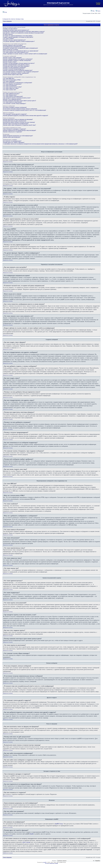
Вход (5, 12)
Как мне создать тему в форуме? (12, 57)
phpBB (44, 862)
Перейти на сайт (98, 3)
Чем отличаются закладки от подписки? (14, 129)
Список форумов (7, 21)
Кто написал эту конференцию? (12, 141)
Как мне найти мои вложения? (11, 137)
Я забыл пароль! (8, 34)
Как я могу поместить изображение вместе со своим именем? (20, 51)
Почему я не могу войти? (10, 28)
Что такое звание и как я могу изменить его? (15, 52)
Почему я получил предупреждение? (13, 69)
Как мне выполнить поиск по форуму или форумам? (18, 119)
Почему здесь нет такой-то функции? (13, 142)
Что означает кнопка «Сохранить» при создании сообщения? (21, 71)
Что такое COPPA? (8, 38)
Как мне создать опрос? (10, 62)
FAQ (93, 11)
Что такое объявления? (10, 85)
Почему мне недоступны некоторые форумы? (16, 66)
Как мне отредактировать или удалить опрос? (16, 64)
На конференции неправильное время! (14, 46)
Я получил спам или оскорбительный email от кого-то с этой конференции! (24, 110)
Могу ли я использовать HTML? (12, 80)
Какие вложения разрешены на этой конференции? (18, 135)
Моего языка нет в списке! (10, 49)
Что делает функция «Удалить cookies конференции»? (19, 41)
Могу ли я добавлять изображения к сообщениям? (17, 82)
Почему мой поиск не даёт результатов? (14, 121)
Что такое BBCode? (8, 78)
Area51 (32, 834)
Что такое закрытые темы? (11, 88)
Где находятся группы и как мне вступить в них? (17, 98)
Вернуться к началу (8, 161)
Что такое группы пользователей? (13, 96)
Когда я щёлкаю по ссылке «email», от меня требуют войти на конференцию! (25, 53)
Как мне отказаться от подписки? (12, 132)
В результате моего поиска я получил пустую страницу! (19, 122)
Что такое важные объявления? (12, 84)
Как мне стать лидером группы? (12, 99)
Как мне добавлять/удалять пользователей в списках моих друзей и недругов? (25, 115)
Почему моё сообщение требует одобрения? (16, 73)
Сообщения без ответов (9, 19)
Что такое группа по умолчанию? (12, 102)
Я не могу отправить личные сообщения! (15, 107)
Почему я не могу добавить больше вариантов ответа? (19, 63)
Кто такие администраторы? (11, 93)
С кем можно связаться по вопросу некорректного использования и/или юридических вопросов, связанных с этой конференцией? (40, 144)
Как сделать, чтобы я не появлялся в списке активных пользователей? (23, 33)
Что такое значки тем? (9, 89)
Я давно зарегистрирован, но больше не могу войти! (18, 37)
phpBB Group (59, 824)
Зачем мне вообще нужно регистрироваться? (16, 30)
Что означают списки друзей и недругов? (15, 114)
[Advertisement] (44, 11)
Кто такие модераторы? (10, 95)
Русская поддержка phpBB (51, 863)
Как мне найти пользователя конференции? (15, 123)
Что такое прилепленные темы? (12, 87)
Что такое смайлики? (9, 81)
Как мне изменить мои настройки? (13, 45)
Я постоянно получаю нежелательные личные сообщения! (20, 109)
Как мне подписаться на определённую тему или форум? (19, 130)
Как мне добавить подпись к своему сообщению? (17, 60)
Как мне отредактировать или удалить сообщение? (18, 59)
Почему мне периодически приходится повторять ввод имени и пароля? (24, 31)
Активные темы (20, 19)
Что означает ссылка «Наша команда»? (14, 103)
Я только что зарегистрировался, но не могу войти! (17, 35)
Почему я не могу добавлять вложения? (14, 67)
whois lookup (26, 842)
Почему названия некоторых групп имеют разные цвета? (19, 100)
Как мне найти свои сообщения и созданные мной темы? (19, 125)
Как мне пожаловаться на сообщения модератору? (17, 70)
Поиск (98, 11)
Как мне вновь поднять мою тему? (13, 74)
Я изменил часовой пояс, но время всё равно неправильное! (20, 48)
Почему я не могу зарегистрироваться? (14, 40)
